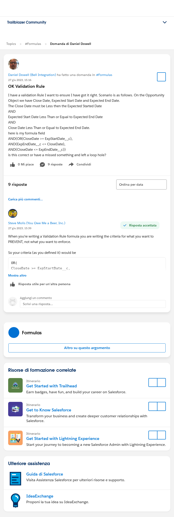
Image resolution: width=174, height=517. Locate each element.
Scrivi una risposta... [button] (38, 304)
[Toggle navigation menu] (164, 22)
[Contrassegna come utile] (12, 284)
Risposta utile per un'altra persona (44, 284)
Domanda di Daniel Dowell (70, 44)
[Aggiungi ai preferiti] (161, 77)
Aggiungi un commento (36, 298)
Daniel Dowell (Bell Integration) (32, 75)
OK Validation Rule (26, 86)
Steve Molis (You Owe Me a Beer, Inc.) (36, 223)
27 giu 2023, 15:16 (19, 80)
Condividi (82, 165)
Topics (11, 44)
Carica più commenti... (25, 199)
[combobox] (141, 184)
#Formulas (33, 44)
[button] (87, 347)
